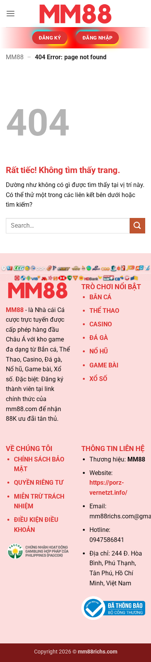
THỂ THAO (104, 310)
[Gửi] (137, 225)
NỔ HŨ (98, 351)
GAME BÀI (103, 365)
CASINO (100, 324)
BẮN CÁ (100, 297)
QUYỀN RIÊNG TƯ (38, 482)
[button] (10, 13)
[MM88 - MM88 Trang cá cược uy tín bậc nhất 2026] (75, 13)
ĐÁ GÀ (98, 337)
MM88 (15, 57)
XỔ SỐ (98, 378)
